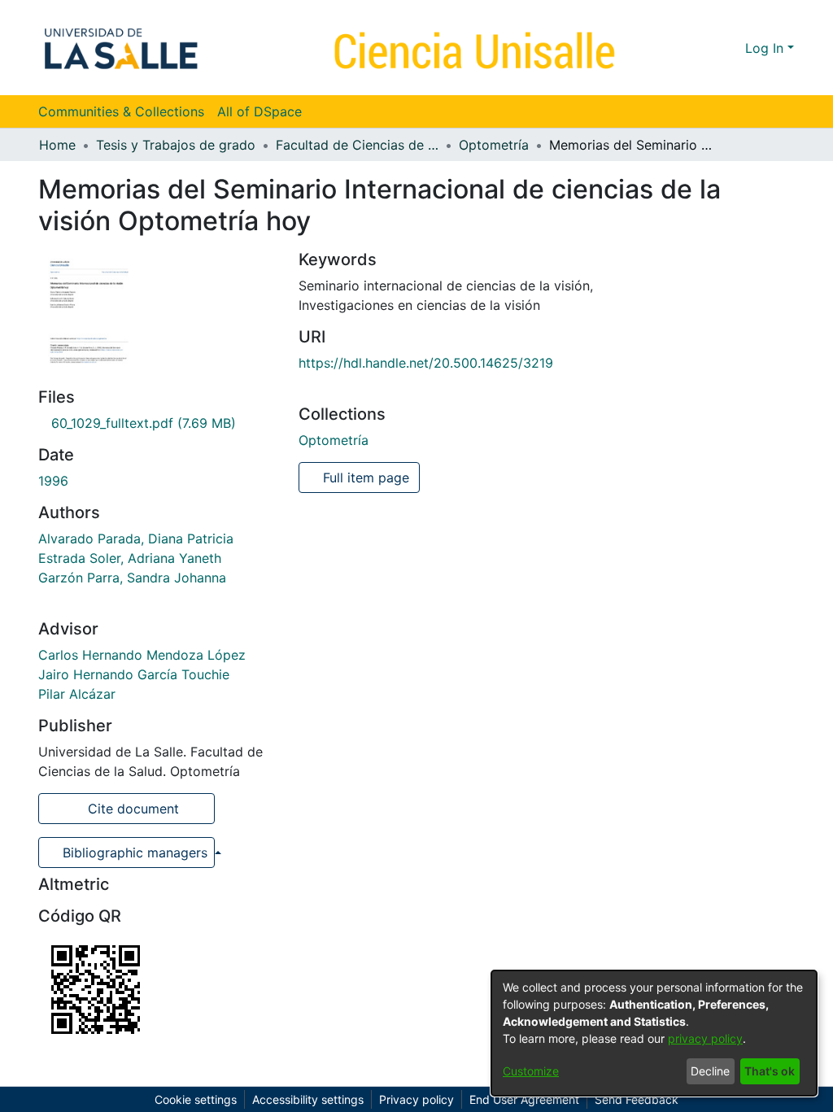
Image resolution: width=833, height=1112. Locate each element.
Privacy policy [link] (416, 1099)
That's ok (769, 1071)
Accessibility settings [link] (308, 1099)
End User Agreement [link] (524, 1099)
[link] (137, 423)
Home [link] (57, 145)
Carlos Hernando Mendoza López (142, 655)
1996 (53, 481)
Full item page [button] (364, 477)
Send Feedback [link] (636, 1099)
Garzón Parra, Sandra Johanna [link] (132, 577)
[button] (703, 48)
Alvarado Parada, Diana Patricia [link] (135, 538)
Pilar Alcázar (77, 694)
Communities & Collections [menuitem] (121, 111)
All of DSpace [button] (259, 111)
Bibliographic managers (135, 852)
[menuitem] (264, 111)
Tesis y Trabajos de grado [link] (175, 145)
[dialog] (654, 1033)
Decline (710, 1071)
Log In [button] (766, 48)
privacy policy (705, 1038)
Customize (531, 1071)
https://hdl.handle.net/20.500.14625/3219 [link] (426, 363)
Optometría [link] (494, 145)
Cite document (131, 808)
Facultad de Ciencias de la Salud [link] (357, 145)
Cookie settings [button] (196, 1099)
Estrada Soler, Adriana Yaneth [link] (129, 558)
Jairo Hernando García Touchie (133, 674)
